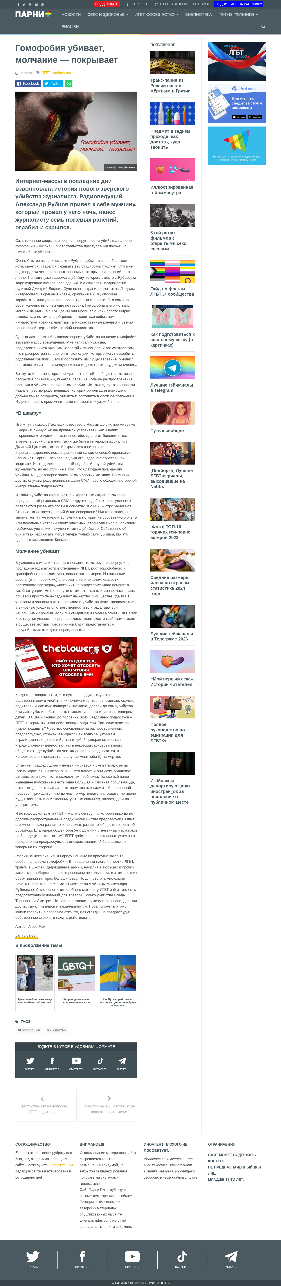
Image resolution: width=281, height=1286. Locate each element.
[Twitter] (25, 4)
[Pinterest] (43, 4)
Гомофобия (30, 1030)
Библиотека (198, 14)
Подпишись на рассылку (238, 4)
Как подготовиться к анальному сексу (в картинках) (172, 339)
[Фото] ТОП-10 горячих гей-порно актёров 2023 (170, 532)
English (70, 26)
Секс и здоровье (106, 14)
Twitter (56, 83)
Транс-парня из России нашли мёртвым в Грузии (170, 85)
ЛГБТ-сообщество (155, 14)
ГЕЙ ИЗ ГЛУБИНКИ (236, 14)
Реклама (201, 4)
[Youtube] (30, 4)
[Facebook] (19, 4)
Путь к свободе (167, 430)
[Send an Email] (37, 4)
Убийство (57, 1030)
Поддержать (106, 4)
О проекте (140, 4)
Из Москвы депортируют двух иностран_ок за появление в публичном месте (170, 791)
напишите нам (61, 1165)
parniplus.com (26, 935)
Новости (71, 14)
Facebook (31, 83)
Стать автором (173, 4)
